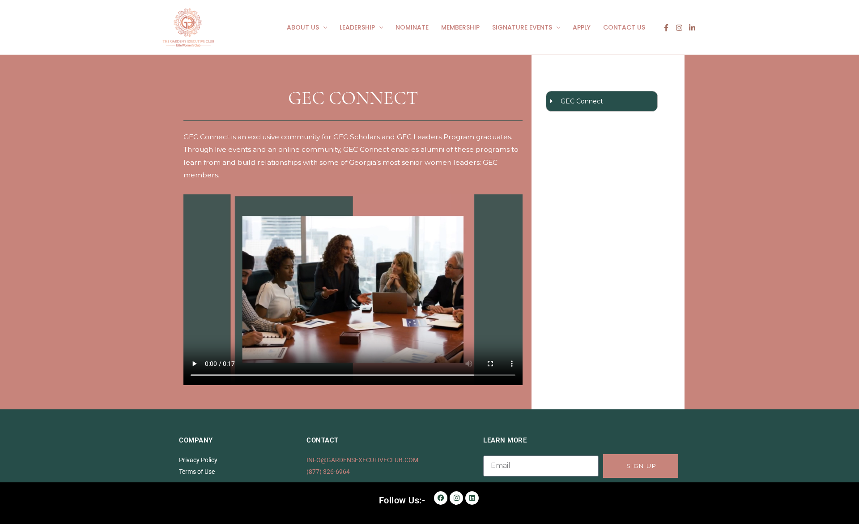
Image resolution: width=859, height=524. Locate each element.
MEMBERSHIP (460, 27)
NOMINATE (412, 27)
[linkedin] (692, 28)
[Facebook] (666, 28)
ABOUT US (303, 27)
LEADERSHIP (357, 27)
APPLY (582, 27)
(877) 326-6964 (328, 471)
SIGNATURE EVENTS (522, 27)
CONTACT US (624, 27)
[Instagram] (679, 28)
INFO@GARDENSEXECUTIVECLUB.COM (362, 460)
